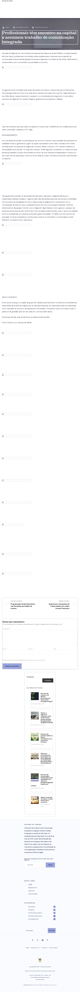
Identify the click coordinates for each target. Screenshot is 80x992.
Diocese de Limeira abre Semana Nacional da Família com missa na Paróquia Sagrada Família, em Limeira (42, 780)
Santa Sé (31, 891)
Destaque (31, 907)
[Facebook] (33, 940)
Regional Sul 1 (32, 888)
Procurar (52, 931)
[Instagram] (38, 940)
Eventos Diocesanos (35, 913)
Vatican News (33, 894)
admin (7, 27)
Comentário (6, 629)
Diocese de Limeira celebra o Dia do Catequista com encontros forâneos (47, 738)
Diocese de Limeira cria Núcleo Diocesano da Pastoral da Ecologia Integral (46, 697)
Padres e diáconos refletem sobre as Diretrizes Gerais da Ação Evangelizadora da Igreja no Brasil (47, 717)
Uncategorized (33, 919)
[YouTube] (42, 940)
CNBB (30, 885)
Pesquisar (30, 677)
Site (55, 649)
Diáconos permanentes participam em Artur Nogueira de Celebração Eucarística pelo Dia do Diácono (46, 758)
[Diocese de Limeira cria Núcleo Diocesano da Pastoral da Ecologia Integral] (35, 696)
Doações (31, 910)
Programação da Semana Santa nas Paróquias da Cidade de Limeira (23, 604)
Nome (5, 649)
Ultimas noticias (35, 688)
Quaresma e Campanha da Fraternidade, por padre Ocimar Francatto (59, 604)
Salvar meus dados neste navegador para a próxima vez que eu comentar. (24, 660)
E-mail (30, 649)
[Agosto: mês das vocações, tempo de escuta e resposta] (35, 800)
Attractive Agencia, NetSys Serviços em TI (44, 985)
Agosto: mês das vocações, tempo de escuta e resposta (47, 799)
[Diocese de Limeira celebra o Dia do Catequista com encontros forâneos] (35, 737)
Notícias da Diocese (41, 27)
